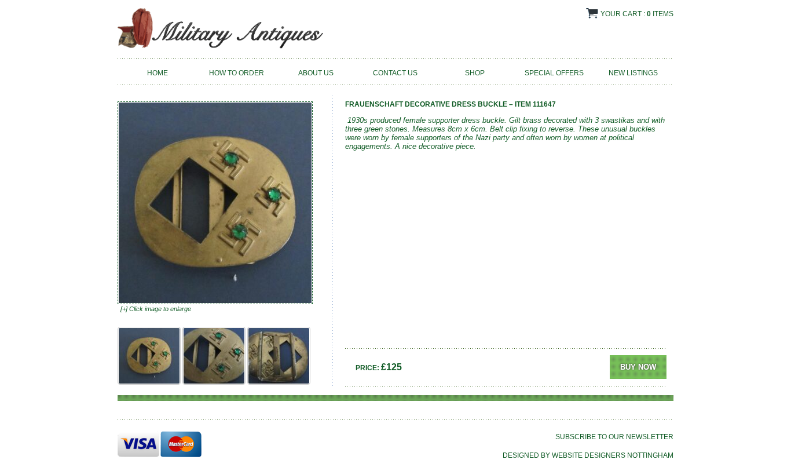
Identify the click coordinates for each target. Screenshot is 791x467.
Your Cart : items (636, 14)
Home (157, 73)
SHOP (475, 73)
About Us (316, 73)
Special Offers (554, 73)
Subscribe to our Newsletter (614, 437)
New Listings (633, 73)
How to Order (236, 73)
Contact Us (395, 73)
